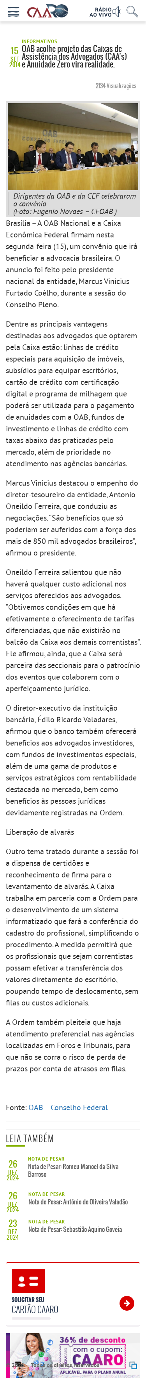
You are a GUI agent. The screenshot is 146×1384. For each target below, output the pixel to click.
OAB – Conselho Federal (68, 1107)
